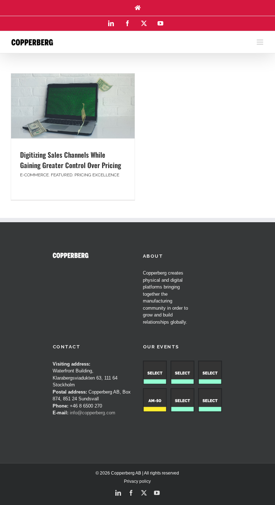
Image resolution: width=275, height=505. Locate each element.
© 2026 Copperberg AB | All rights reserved (137, 473)
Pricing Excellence (96, 174)
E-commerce (34, 174)
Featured (61, 174)
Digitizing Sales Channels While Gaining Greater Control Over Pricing (70, 159)
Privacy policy (137, 481)
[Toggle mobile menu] (260, 42)
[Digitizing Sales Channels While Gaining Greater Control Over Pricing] (73, 105)
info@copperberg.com (92, 412)
